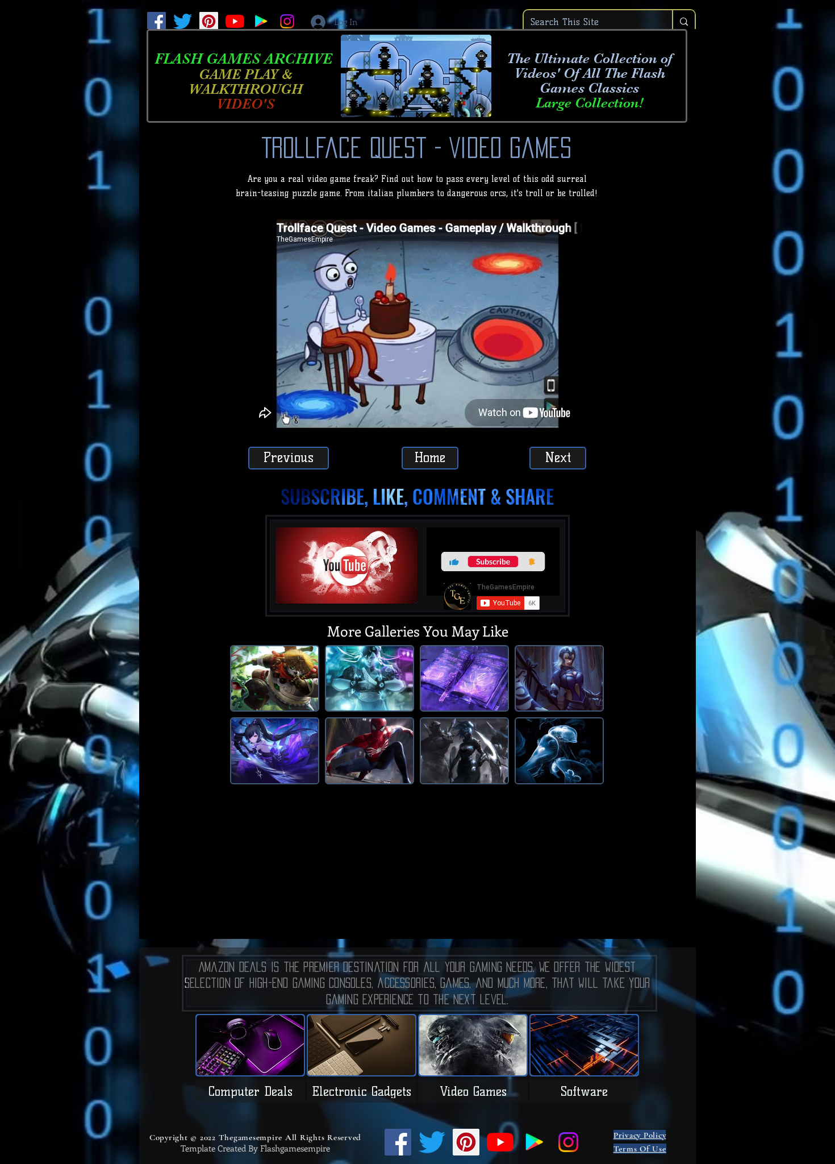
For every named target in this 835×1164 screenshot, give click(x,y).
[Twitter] (182, 21)
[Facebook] (156, 21)
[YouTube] (235, 21)
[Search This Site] (683, 22)
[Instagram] (287, 21)
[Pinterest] (208, 21)
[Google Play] (261, 21)
